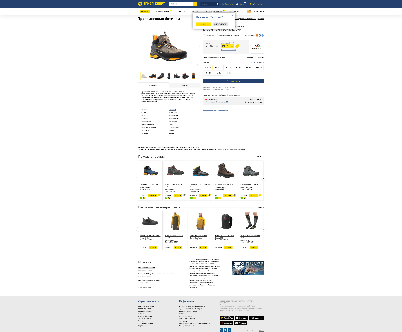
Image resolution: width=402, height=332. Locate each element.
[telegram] (263, 35)
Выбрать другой (220, 24)
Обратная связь (185, 316)
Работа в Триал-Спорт (188, 311)
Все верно (204, 24)
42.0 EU (238, 67)
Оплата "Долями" (145, 316)
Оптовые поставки (187, 318)
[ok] (257, 35)
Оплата (141, 314)
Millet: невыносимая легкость (149, 280)
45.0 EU (208, 73)
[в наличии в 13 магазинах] (216, 198)
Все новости (142, 287)
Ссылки (182, 314)
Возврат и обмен (145, 311)
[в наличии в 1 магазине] (166, 198)
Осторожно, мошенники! (189, 326)
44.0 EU (259, 67)
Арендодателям (186, 321)
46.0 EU (218, 73)
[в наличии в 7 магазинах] (141, 198)
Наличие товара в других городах (215, 110)
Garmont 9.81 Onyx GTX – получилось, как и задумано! (158, 274)
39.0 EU (208, 67)
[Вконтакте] (221, 330)
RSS (149, 287)
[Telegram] (229, 330)
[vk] (260, 35)
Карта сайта (143, 326)
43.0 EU (248, 67)
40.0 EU (218, 67)
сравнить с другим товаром (229, 35)
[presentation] (140, 46)
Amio (261, 331)
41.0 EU (228, 67)
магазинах (208, 149)
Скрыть (259, 157)
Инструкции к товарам (147, 321)
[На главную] (151, 4)
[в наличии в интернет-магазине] (144, 198)
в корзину (235, 81)
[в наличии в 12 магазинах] (191, 198)
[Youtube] (225, 330)
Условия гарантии (145, 323)
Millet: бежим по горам (146, 267)
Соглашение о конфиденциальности (194, 323)
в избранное (210, 35)
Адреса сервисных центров (190, 309)
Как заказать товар (146, 306)
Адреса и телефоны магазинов (192, 306)
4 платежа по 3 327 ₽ (228, 50)
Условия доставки (145, 309)
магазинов (179, 149)
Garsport (172, 109)
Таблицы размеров (146, 318)
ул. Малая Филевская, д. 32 (218, 102)
